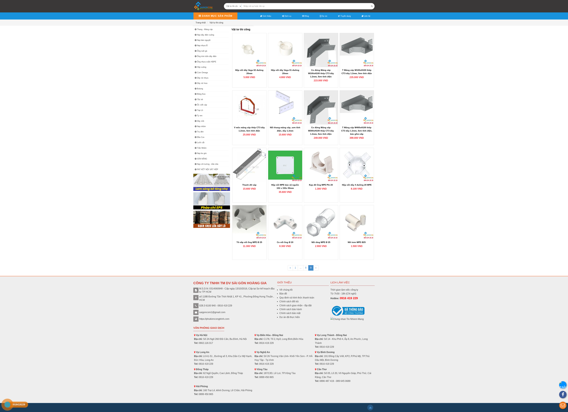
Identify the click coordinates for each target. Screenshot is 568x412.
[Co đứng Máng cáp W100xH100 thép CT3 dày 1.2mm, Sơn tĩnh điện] (321, 50)
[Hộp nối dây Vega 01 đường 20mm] (285, 50)
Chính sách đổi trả (288, 301)
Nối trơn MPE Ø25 (357, 242)
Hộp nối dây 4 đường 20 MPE (357, 185)
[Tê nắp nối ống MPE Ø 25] (249, 222)
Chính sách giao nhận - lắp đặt (295, 305)
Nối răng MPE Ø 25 (321, 242)
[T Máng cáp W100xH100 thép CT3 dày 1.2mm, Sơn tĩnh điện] (357, 50)
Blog (306, 16)
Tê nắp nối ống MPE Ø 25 (249, 242)
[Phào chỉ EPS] (211, 200)
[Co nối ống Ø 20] (285, 222)
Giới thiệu (266, 16)
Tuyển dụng (345, 16)
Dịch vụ (287, 16)
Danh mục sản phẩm (216, 16)
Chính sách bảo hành (290, 309)
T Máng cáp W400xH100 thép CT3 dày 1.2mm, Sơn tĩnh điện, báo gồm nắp (356, 130)
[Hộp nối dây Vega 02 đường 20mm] (249, 50)
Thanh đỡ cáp (249, 185)
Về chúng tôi (286, 290)
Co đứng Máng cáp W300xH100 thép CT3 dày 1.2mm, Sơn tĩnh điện (321, 130)
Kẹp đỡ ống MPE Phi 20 (321, 185)
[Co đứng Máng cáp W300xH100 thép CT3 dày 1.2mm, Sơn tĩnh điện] (321, 108)
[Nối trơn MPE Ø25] (357, 222)
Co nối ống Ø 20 (285, 242)
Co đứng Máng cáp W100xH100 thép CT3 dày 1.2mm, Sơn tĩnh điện (321, 73)
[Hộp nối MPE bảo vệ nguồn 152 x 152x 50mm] (285, 165)
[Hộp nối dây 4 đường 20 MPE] (357, 165)
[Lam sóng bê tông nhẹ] (211, 182)
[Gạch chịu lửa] (211, 219)
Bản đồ (283, 293)
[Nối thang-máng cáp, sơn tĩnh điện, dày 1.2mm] (285, 108)
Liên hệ (366, 16)
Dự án (324, 16)
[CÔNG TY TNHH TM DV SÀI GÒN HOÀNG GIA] (203, 6)
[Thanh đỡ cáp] (249, 165)
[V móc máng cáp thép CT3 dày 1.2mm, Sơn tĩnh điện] (249, 108)
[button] (563, 405)
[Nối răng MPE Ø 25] (321, 222)
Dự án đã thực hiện (289, 317)
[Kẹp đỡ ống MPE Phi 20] (321, 165)
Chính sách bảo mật (289, 313)
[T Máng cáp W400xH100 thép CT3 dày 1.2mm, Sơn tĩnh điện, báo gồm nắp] (357, 108)
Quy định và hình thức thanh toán (296, 297)
